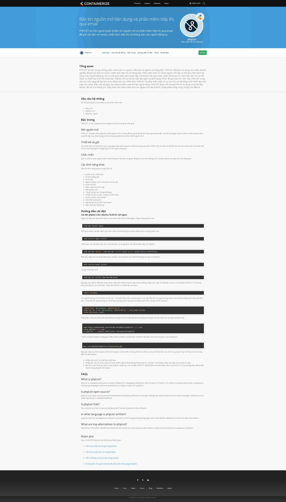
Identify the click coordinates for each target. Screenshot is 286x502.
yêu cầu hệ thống (118, 53)
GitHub (202, 53)
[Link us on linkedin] (148, 480)
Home (116, 488)
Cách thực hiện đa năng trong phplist (101, 446)
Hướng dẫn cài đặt (145, 53)
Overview (106, 53)
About (166, 3)
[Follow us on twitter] (143, 480)
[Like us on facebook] (137, 480)
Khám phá (165, 53)
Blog (150, 488)
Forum (142, 488)
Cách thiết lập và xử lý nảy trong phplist (102, 458)
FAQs (157, 53)
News (133, 488)
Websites (157, 3)
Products (137, 3)
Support (147, 3)
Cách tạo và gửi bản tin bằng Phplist (100, 452)
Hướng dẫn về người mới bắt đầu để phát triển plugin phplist (111, 464)
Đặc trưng (131, 53)
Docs (125, 488)
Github (109, 398)
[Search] (204, 3)
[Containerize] (94, 3)
